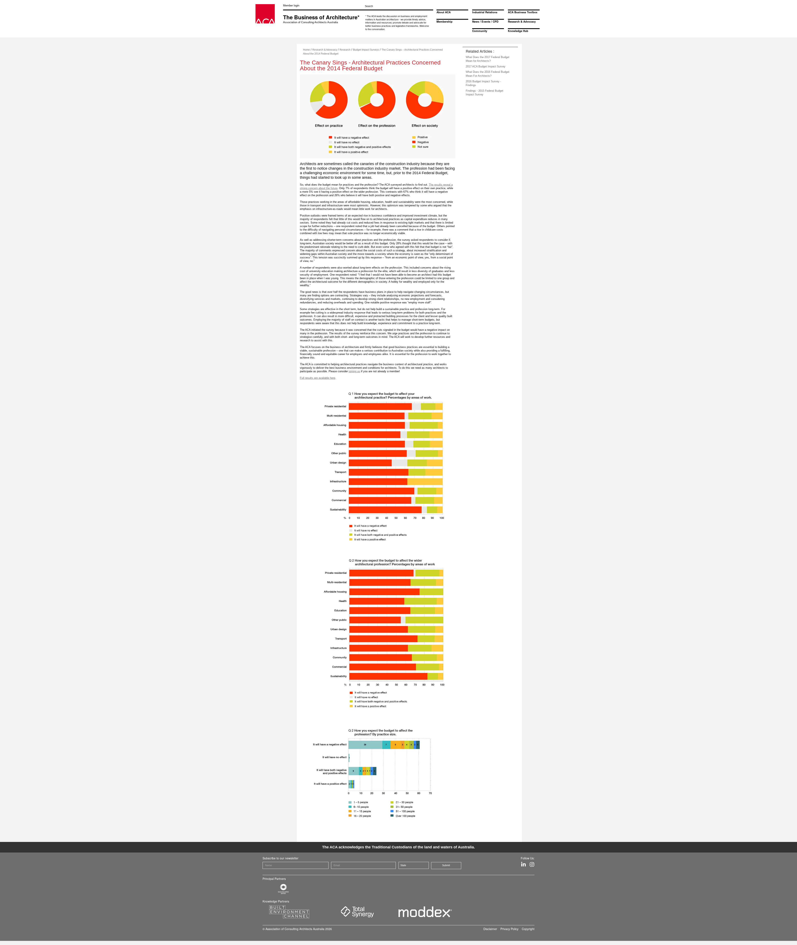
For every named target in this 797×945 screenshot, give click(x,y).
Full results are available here (317, 377)
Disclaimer (490, 929)
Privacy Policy (509, 929)
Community (479, 31)
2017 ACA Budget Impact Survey (485, 66)
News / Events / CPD (485, 21)
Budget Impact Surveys (366, 49)
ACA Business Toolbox (522, 12)
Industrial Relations (484, 12)
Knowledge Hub (518, 31)
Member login (291, 5)
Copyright (528, 929)
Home (306, 49)
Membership (444, 21)
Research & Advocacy (522, 21)
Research (345, 49)
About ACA (443, 12)
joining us (354, 371)
